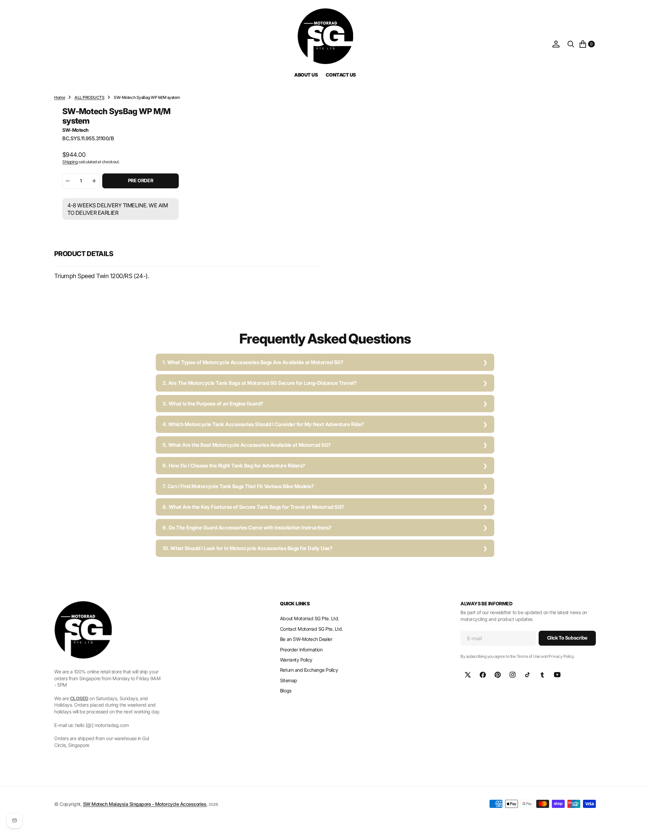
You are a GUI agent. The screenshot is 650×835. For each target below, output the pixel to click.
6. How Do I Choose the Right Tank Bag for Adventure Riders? (233, 465)
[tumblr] (542, 674)
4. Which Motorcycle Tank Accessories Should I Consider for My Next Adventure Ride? (263, 424)
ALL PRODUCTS (89, 97)
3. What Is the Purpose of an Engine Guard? (212, 403)
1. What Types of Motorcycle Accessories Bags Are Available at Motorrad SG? (252, 362)
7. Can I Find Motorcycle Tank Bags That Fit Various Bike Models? (237, 486)
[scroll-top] (638, 823)
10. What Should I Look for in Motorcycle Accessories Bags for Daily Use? (247, 548)
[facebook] (482, 674)
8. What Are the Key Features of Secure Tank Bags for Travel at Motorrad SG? (253, 507)
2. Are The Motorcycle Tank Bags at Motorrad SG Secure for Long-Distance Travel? (259, 383)
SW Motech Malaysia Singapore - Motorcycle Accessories (145, 804)
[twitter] (467, 674)
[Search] (570, 44)
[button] (555, 44)
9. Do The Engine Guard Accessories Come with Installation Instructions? (246, 527)
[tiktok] (527, 674)
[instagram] (512, 674)
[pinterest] (497, 674)
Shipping (70, 161)
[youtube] (557, 674)
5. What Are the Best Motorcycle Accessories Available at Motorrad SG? (246, 445)
